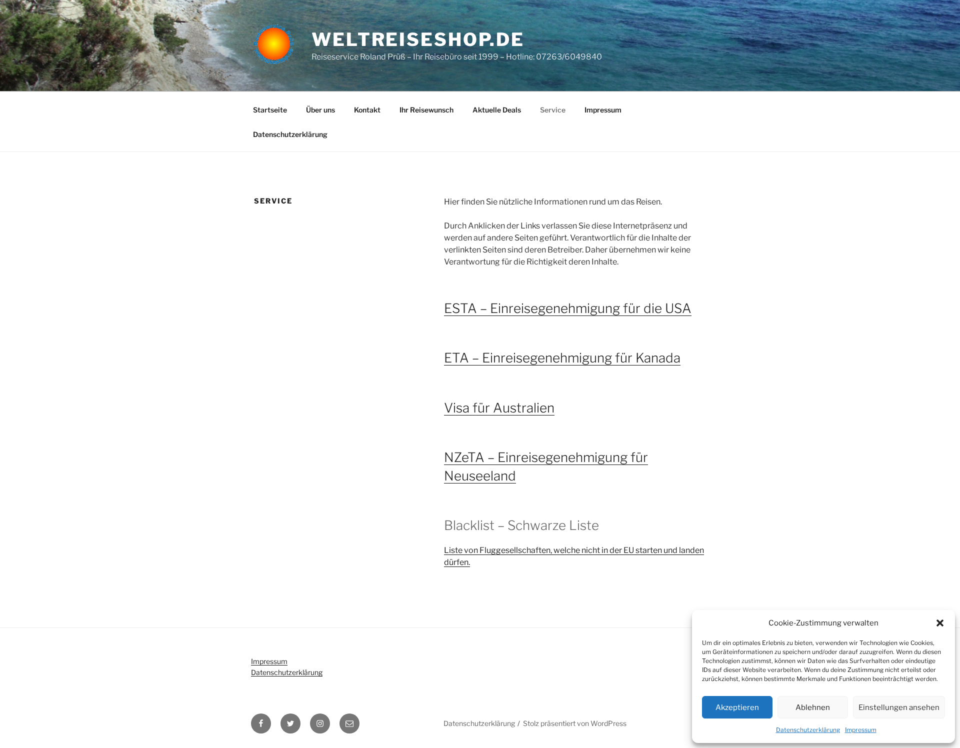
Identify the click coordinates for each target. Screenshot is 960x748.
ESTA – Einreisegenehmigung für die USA (568, 308)
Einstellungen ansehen (899, 707)
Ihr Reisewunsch (427, 110)
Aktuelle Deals (496, 110)
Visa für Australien (499, 408)
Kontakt (367, 110)
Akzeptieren (737, 707)
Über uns (320, 110)
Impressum (860, 730)
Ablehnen (813, 707)
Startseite (270, 110)
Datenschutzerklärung (808, 730)
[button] (940, 623)
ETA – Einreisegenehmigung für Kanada (562, 358)
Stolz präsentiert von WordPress (574, 723)
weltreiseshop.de (418, 39)
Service (553, 110)
